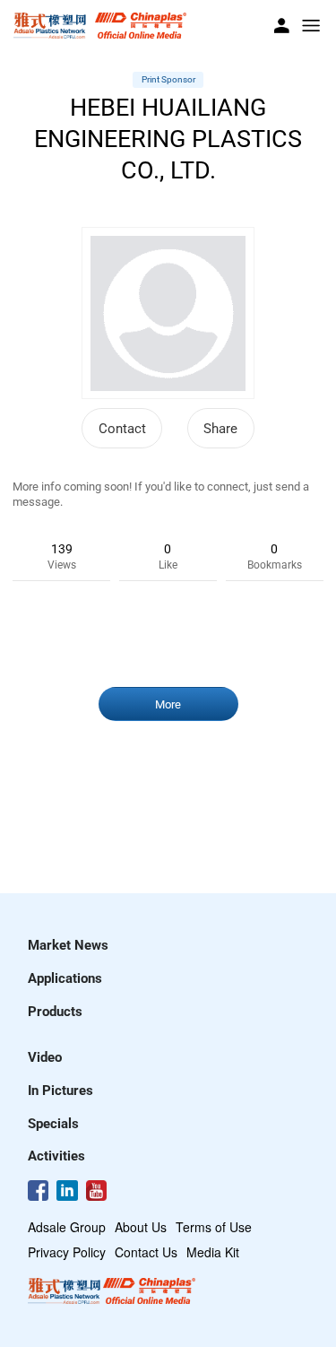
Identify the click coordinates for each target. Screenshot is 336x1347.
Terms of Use (214, 1227)
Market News (68, 945)
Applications (65, 978)
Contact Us (146, 1252)
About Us (141, 1227)
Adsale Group (67, 1227)
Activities (56, 1156)
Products (55, 1012)
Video (45, 1057)
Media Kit (212, 1252)
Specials (53, 1124)
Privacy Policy (67, 1252)
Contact (122, 429)
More (168, 704)
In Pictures (60, 1090)
